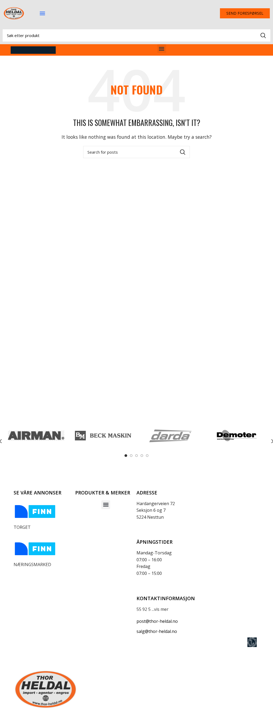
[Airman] (36, 435)
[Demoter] (236, 435)
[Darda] (169, 435)
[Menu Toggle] (52, 50)
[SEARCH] (263, 35)
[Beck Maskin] (103, 435)
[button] (42, 13)
